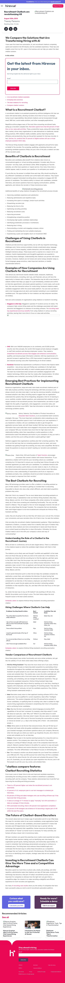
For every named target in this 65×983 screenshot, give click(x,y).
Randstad (10, 364)
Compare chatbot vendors (15, 105)
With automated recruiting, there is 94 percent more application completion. (31, 806)
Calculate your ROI (16, 906)
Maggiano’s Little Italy (14, 304)
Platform (20, 968)
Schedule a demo (11, 600)
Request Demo (57, 6)
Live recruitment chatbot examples (18, 97)
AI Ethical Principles (41, 971)
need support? (56, 2)
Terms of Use (21, 971)
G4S (8, 346)
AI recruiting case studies (20, 885)
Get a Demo (35, 965)
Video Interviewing (51, 965)
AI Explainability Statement (56, 971)
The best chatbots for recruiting (17, 102)
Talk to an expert (48, 906)
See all (5, 917)
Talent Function (42, 455)
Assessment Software (37, 968)
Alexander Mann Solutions (27, 416)
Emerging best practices (15, 100)
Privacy (30, 971)
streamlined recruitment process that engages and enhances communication (31, 353)
